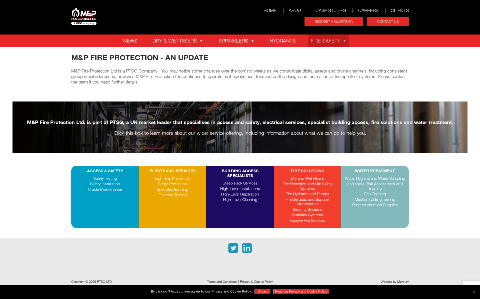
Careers (368, 10)
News (130, 41)
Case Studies (331, 10)
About (296, 10)
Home (270, 10)
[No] (473, 292)
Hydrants (283, 41)
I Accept (262, 291)
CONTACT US (388, 21)
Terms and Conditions (222, 282)
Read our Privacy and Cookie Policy (301, 291)
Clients (400, 10)
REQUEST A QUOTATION (333, 21)
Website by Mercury (395, 282)
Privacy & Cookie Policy (256, 282)
